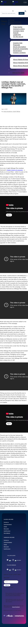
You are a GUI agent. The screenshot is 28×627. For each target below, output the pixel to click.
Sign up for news (18, 73)
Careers (5, 526)
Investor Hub (17, 43)
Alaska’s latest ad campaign (15, 170)
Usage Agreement (16, 607)
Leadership (17, 35)
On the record (18, 36)
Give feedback (7, 533)
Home (12, 20)
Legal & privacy (7, 531)
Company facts (18, 31)
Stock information (19, 47)
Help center (6, 528)
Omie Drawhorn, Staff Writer (11, 111)
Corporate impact (8, 524)
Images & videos (19, 29)
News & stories (15, 22)
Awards (15, 33)
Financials (16, 45)
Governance (17, 51)
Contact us (6, 522)
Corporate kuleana (8, 542)
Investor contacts (19, 52)
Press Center (17, 27)
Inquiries (13, 69)
